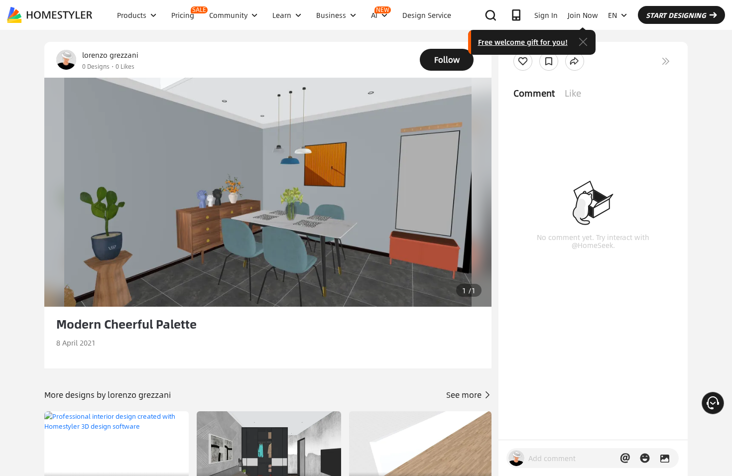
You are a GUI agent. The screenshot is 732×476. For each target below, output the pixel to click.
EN (612, 14)
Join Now (583, 14)
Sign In (546, 14)
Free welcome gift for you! (523, 42)
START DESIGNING (676, 14)
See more (465, 394)
